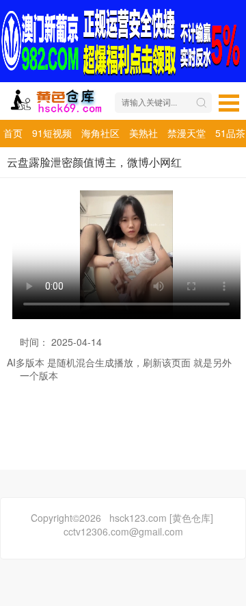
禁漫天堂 (186, 133)
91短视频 (52, 133)
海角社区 (100, 133)
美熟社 (143, 133)
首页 (13, 133)
